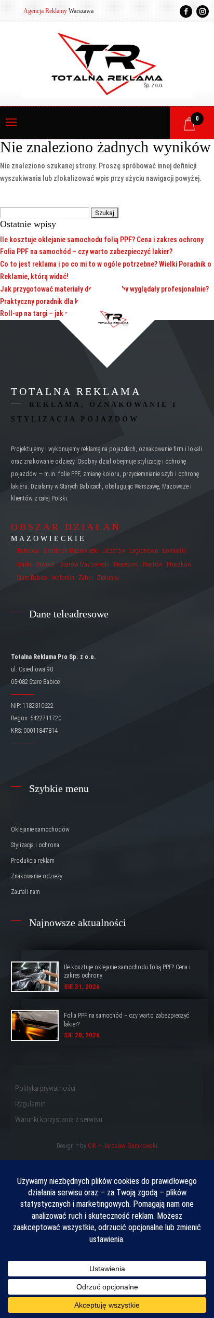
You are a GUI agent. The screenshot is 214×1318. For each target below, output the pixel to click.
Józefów (114, 551)
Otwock (45, 564)
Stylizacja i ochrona (35, 845)
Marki (24, 564)
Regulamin (30, 1104)
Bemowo (28, 551)
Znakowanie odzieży (36, 876)
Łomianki (174, 551)
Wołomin (62, 578)
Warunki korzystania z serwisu (58, 1120)
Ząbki (85, 578)
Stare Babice (32, 578)
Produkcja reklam (33, 860)
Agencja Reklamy (45, 11)
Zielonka (108, 578)
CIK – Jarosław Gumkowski (122, 1146)
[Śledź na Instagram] (202, 11)
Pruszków (179, 564)
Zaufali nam (25, 891)
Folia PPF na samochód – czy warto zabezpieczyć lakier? (86, 251)
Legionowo (143, 551)
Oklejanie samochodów (40, 829)
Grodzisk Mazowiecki (71, 551)
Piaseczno (126, 564)
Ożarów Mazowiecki (84, 564)
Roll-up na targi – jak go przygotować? (58, 313)
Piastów (153, 564)
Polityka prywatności (45, 1088)
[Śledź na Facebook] (186, 11)
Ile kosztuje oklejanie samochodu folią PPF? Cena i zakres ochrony (102, 239)
